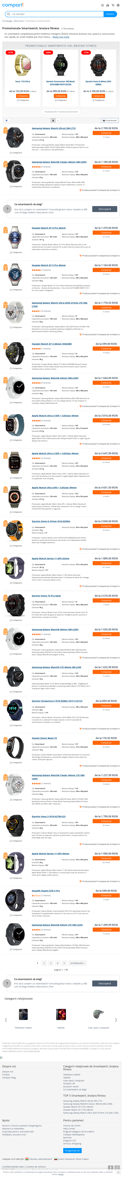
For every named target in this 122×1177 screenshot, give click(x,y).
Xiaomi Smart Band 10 (44, 738)
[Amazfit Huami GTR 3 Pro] (17, 900)
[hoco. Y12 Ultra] (23, 65)
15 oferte (106, 676)
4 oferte (106, 496)
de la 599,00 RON (106, 344)
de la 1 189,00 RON (106, 162)
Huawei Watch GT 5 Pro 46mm (49, 265)
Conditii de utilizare (36, 1166)
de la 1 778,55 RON (106, 303)
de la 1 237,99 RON (106, 775)
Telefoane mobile (23, 1027)
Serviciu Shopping (72, 1143)
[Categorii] (102, 5)
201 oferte (106, 567)
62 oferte (106, 462)
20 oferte (106, 387)
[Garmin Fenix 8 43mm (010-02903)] (98, 65)
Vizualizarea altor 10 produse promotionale (61, 112)
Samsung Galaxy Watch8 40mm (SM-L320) (55, 629)
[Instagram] (117, 1167)
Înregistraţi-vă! (72, 1150)
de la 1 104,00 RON (106, 265)
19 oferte (106, 784)
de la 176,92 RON (106, 738)
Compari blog (9, 1077)
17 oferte (106, 137)
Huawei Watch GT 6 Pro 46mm (49, 227)
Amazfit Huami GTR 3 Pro (46, 890)
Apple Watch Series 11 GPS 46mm (50, 853)
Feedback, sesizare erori (14, 1134)
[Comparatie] (107, 5)
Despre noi (7, 1071)
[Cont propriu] (118, 5)
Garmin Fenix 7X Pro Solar (46, 595)
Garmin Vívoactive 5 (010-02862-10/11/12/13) (57, 700)
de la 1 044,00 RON (106, 378)
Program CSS (69, 1140)
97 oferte (106, 710)
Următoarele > (77, 963)
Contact (6, 1074)
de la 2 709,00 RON (106, 128)
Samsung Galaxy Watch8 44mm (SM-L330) (55, 378)
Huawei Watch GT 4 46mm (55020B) (52, 343)
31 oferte (106, 171)
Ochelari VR (69, 1083)
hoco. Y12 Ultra (22, 81)
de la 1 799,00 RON (106, 816)
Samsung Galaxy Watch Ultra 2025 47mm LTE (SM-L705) (90, 1112)
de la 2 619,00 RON (106, 595)
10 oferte (106, 353)
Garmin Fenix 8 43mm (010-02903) (98, 83)
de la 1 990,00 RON (106, 853)
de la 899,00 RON (106, 701)
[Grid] (58, 120)
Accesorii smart (71, 1086)
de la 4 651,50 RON (106, 487)
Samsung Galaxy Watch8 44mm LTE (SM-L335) (57, 924)
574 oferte (106, 424)
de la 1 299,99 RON (106, 925)
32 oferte (106, 237)
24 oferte (106, 274)
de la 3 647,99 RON (106, 453)
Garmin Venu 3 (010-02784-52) (49, 816)
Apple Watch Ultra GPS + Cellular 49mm (54, 487)
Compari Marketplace (74, 1134)
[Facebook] (110, 1167)
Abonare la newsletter (13, 1128)
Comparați (23, 95)
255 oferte (106, 862)
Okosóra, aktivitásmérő (40, 1159)
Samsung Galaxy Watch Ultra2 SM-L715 (54, 128)
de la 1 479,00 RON (106, 228)
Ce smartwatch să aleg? (28, 204)
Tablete (61, 1027)
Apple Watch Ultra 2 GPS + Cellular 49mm (55, 453)
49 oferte (106, 747)
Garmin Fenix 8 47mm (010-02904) (51, 521)
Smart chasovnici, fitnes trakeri (73, 1159)
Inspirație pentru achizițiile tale (18, 1131)
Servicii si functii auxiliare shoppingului (22, 1125)
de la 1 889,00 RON (106, 558)
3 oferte (106, 899)
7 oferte (106, 604)
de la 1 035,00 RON (106, 629)
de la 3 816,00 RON (106, 415)
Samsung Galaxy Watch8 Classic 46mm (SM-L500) (59, 162)
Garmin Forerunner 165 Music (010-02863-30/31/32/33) (60, 83)
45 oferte (106, 825)
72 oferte (106, 312)
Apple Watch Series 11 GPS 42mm (50, 558)
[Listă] (53, 120)
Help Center (69, 1128)
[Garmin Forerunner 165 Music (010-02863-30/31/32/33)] (60, 65)
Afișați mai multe (61, 37)
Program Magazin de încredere (78, 1131)
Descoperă (105, 209)
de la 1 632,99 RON (106, 667)
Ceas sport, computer (98, 1027)
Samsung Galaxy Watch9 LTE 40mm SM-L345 (56, 667)
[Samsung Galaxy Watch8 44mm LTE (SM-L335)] (17, 934)
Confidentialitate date (13, 1166)
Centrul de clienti (71, 1125)
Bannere (67, 1137)
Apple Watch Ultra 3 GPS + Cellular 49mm (55, 415)
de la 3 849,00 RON (106, 521)
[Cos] (113, 5)
